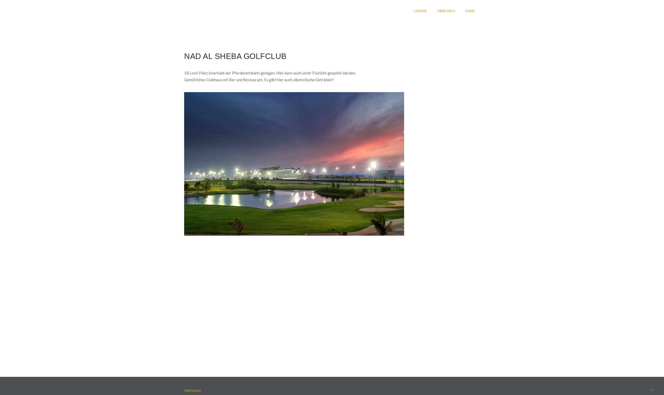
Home (470, 11)
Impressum (192, 390)
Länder (420, 11)
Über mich (446, 11)
